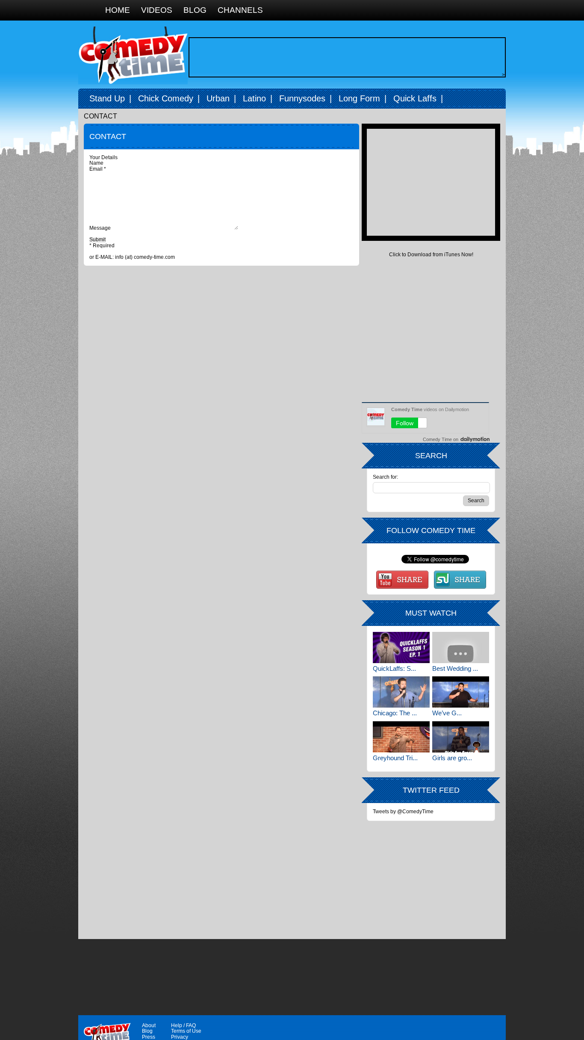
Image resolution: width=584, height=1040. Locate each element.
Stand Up (107, 98)
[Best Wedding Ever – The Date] (460, 647)
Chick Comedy (165, 98)
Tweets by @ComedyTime (403, 812)
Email (97, 169)
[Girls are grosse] (460, 737)
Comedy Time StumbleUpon (460, 580)
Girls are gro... (452, 757)
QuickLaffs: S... (394, 668)
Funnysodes (302, 98)
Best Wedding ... (455, 668)
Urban (218, 98)
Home (117, 10)
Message (100, 228)
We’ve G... (447, 713)
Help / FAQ (183, 1025)
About (149, 1025)
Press (148, 1037)
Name (97, 163)
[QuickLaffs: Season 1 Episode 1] (401, 647)
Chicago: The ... (395, 713)
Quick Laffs (415, 98)
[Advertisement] (345, 57)
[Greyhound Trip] (401, 737)
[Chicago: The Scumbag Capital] (401, 692)
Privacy (179, 1037)
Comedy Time (133, 55)
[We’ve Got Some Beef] (460, 692)
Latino (254, 98)
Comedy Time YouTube (402, 580)
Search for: (385, 477)
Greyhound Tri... (395, 757)
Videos (156, 10)
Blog (194, 10)
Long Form (359, 98)
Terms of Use (186, 1031)
